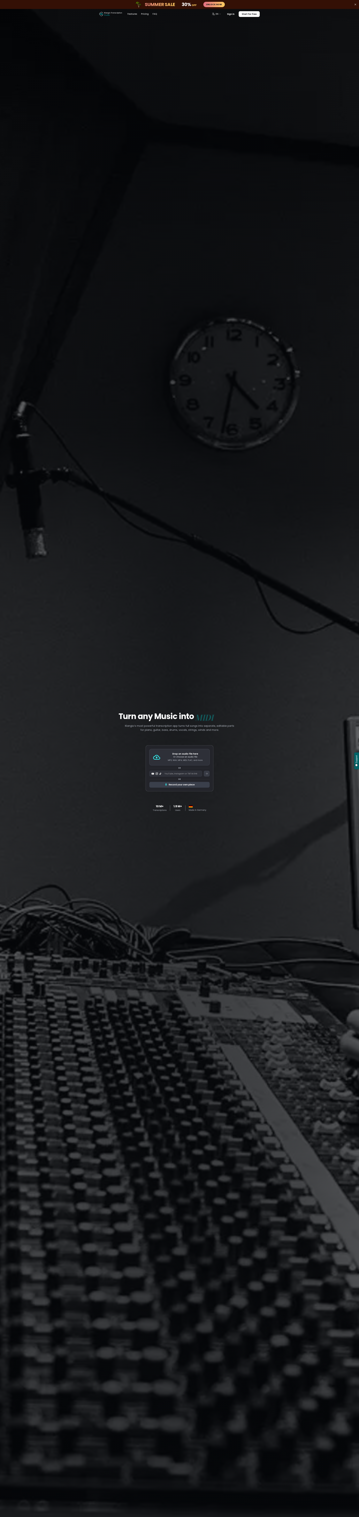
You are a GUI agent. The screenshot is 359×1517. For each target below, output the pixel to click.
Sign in (230, 14)
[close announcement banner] (355, 4)
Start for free (249, 14)
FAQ (155, 13)
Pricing (145, 13)
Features (132, 13)
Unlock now (214, 4)
